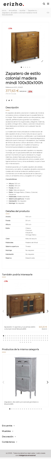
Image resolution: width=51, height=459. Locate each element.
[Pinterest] (11, 100)
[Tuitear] (9, 100)
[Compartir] (6, 100)
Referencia (9, 87)
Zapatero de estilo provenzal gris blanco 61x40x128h (21, 403)
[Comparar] (46, 287)
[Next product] (48, 12)
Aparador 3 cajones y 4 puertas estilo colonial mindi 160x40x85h (19, 328)
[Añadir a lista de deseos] (46, 283)
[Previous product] (47, 12)
